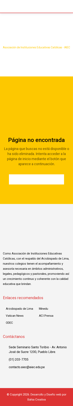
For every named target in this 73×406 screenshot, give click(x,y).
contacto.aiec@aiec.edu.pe (27, 367)
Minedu (43, 308)
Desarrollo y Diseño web (46, 394)
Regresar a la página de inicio (36, 179)
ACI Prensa (46, 315)
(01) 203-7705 (18, 359)
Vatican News (15, 315)
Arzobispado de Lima (19, 308)
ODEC (9, 322)
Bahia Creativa (36, 399)
